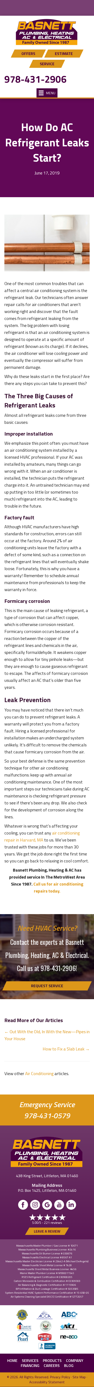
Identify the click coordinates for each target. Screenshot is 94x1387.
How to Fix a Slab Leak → (66, 1048)
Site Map (79, 1377)
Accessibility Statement (47, 1382)
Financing (30, 1365)
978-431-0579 (47, 1115)
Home (12, 1360)
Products (52, 1360)
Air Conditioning (39, 1073)
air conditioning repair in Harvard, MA (42, 836)
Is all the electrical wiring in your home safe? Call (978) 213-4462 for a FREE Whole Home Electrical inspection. (47, 8)
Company (74, 1360)
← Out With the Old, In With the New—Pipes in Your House (47, 1035)
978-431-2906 (35, 79)
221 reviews (53, 1222)
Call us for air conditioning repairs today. (58, 887)
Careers (52, 1365)
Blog (68, 1365)
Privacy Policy (60, 1377)
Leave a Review (47, 1231)
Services (30, 1360)
